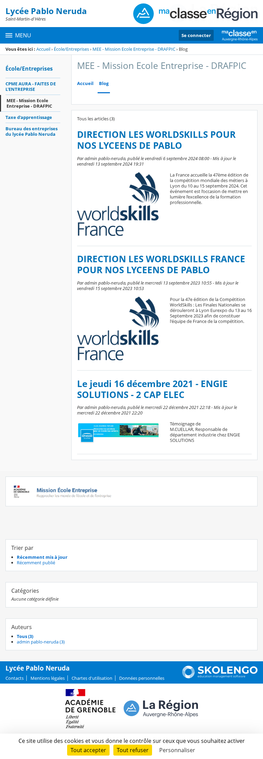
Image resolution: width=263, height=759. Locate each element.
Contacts (14, 678)
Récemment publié (36, 562)
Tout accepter (88, 750)
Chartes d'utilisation (92, 678)
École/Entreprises (71, 49)
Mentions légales (47, 678)
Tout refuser (133, 750)
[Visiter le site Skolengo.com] (220, 677)
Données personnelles (141, 678)
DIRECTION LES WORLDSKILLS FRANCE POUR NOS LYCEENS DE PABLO (161, 264)
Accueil (43, 49)
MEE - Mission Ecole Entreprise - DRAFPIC (133, 49)
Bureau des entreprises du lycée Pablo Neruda (31, 131)
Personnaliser (177, 750)
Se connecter (196, 35)
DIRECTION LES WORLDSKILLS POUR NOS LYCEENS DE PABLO (156, 140)
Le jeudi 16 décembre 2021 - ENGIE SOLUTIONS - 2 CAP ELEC (152, 389)
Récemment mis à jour (42, 557)
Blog (104, 83)
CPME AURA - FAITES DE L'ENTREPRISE (30, 86)
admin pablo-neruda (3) (41, 641)
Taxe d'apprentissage (28, 117)
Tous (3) (25, 636)
